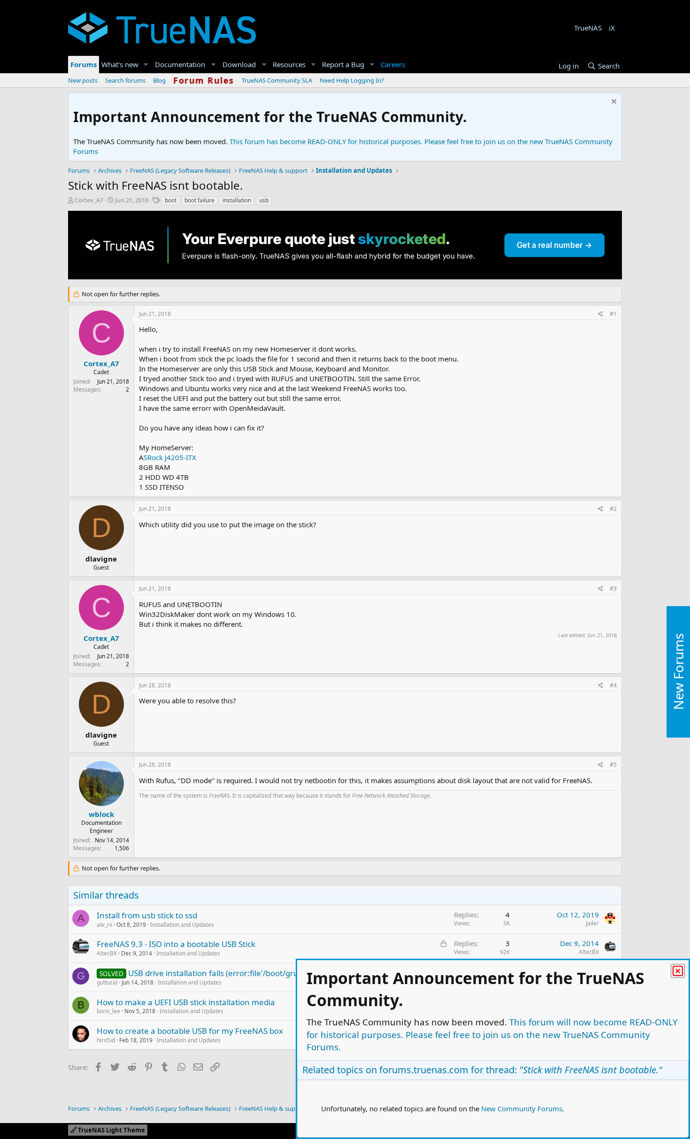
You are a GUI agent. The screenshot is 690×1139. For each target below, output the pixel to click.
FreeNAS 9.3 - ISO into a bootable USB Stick (176, 944)
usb (263, 200)
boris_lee (108, 1011)
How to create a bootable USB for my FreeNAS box (190, 1030)
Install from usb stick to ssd (147, 915)
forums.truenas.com (423, 1069)
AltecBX (107, 953)
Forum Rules (203, 80)
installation (236, 200)
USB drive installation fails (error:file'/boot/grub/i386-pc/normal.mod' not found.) (278, 973)
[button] (146, 64)
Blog (159, 80)
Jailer (592, 923)
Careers (393, 64)
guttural (107, 982)
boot (170, 200)
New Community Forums (521, 1108)
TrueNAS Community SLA (277, 80)
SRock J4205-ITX (170, 457)
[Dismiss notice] (613, 103)
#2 (613, 509)
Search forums (125, 80)
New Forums (678, 671)
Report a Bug (343, 64)
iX (612, 27)
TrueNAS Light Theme (111, 1130)
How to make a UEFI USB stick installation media (186, 1002)
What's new (119, 64)
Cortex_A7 (89, 200)
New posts (83, 80)
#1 (613, 314)
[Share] (600, 314)
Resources (289, 64)
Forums (83, 64)
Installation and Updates (182, 925)
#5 (613, 765)
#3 (613, 589)
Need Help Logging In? (352, 80)
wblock (101, 814)
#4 (613, 685)
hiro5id (106, 1040)
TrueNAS (588, 27)
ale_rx (104, 925)
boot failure (199, 200)
